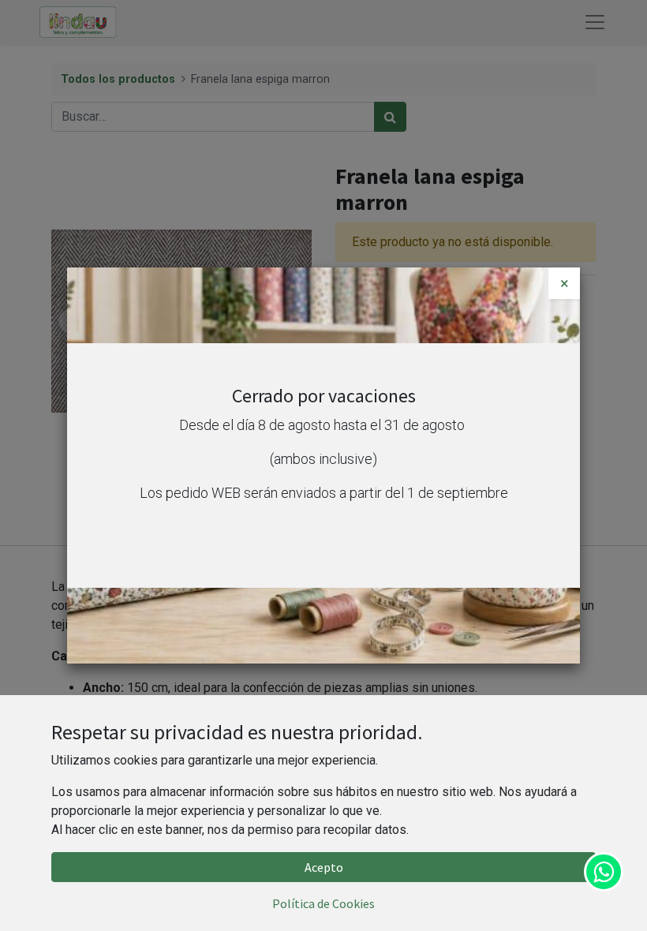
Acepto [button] (324, 867)
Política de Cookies (323, 903)
